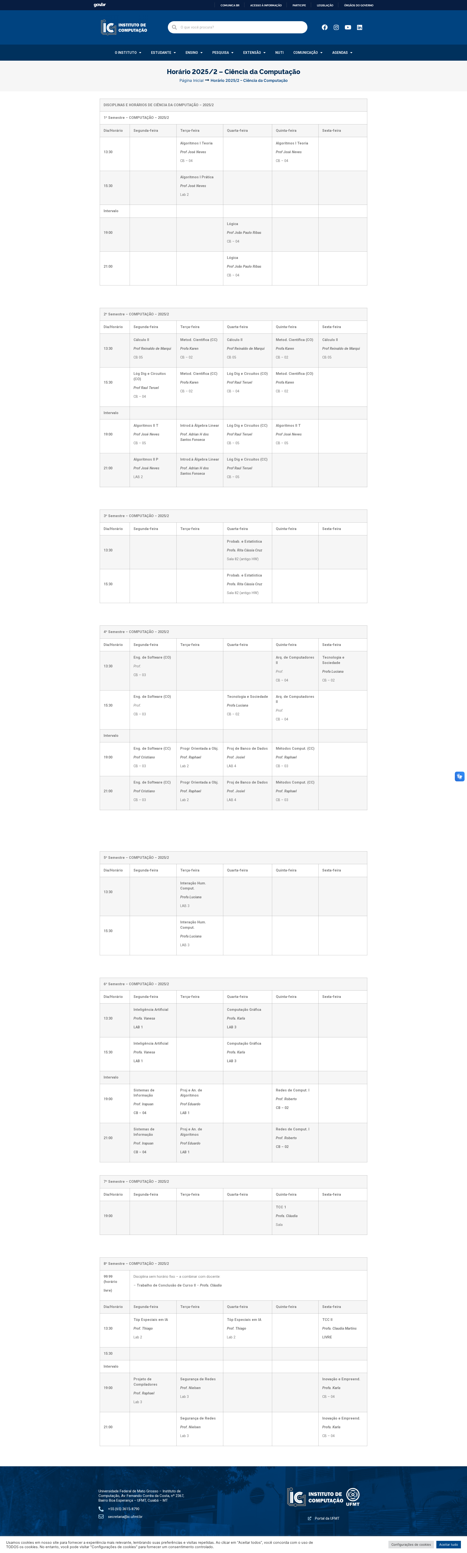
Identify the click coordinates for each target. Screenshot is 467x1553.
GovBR (100, 5)
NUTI (279, 53)
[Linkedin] (360, 27)
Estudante (161, 53)
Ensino (192, 53)
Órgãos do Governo (358, 5)
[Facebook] (325, 27)
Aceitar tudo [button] (448, 1544)
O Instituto (126, 53)
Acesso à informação (266, 5)
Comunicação (305, 53)
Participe (299, 5)
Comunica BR (230, 5)
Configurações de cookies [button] (411, 1544)
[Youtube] (348, 27)
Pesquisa (220, 53)
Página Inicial (192, 80)
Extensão (252, 53)
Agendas (340, 53)
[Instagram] (336, 27)
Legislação (325, 5)
